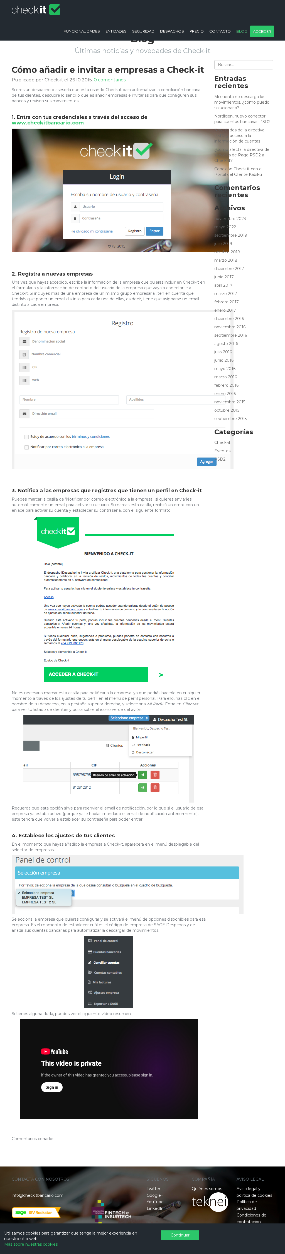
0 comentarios (110, 80)
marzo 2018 (225, 260)
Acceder (262, 31)
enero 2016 (225, 393)
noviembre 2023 (230, 218)
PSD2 (219, 459)
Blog (241, 31)
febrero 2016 (226, 385)
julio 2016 (223, 351)
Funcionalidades (82, 31)
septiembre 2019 (230, 235)
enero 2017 (225, 310)
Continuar (180, 1235)
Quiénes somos (207, 1188)
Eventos (222, 450)
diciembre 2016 (229, 318)
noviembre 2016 (229, 326)
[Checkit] (36, 7)
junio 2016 (224, 360)
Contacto (220, 31)
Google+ (155, 1195)
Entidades (116, 31)
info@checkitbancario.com (37, 1195)
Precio (197, 31)
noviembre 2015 (229, 401)
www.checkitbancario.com (48, 123)
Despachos (172, 31)
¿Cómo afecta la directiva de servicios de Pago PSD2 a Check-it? (241, 155)
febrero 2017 (226, 301)
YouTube (155, 1201)
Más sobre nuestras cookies (31, 1244)
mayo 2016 (224, 368)
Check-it (222, 442)
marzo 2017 (225, 293)
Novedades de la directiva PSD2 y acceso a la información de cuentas (239, 136)
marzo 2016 (225, 376)
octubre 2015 (226, 410)
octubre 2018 (227, 251)
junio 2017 (224, 276)
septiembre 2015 (230, 418)
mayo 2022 (225, 226)
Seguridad (143, 31)
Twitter (153, 1188)
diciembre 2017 (229, 268)
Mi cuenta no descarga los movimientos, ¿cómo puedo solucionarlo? (241, 102)
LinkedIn (155, 1208)
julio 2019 (223, 243)
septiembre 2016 (230, 335)
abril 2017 (223, 285)
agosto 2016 (226, 343)
